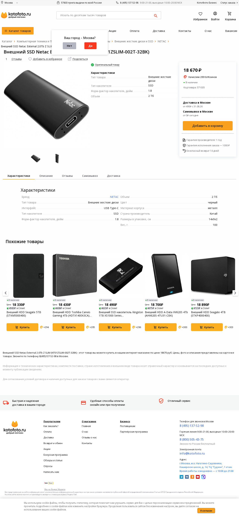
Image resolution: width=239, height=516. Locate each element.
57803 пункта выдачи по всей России (81, 2)
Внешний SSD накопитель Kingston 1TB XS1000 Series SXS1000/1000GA (121, 314)
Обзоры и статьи (53, 460)
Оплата (48, 431)
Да (90, 46)
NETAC (114, 197)
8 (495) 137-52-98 (129, 2)
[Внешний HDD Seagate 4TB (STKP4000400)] (213, 276)
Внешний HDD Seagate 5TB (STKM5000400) (24, 314)
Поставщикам (127, 426)
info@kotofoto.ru (192, 453)
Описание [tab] (46, 176)
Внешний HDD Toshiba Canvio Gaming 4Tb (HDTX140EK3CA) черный (71, 314)
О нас (85, 431)
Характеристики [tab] (18, 176)
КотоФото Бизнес (207, 2)
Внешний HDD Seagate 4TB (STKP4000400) (208, 314)
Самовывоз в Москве (198, 113)
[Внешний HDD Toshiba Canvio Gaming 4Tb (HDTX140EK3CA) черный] (75, 276)
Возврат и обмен (53, 443)
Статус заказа (228, 2)
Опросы (48, 466)
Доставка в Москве (197, 104)
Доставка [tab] (113, 176)
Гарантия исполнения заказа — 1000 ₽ (208, 145)
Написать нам (51, 472)
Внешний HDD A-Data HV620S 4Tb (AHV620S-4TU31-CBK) (166, 314)
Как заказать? (51, 426)
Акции (47, 449)
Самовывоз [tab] (90, 176)
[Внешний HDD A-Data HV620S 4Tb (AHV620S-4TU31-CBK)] (167, 276)
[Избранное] (30, 59)
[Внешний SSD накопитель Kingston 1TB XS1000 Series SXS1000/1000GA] (121, 276)
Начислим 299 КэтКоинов (202, 77)
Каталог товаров (19, 31)
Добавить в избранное (47, 59)
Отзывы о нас (89, 437)
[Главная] (7, 41)
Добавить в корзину (207, 126)
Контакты (87, 443)
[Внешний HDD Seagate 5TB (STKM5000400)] (29, 276)
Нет (69, 46)
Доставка (49, 437)
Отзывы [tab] (67, 176)
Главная (86, 426)
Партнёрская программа (134, 431)
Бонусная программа (56, 454)
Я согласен (206, 510)
